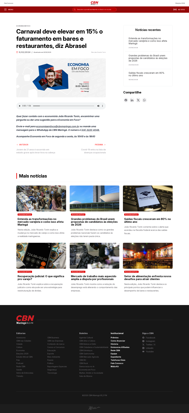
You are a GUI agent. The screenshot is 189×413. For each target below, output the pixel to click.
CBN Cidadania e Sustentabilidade (93, 347)
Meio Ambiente (53, 357)
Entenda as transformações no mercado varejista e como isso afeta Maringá (148, 41)
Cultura (19, 347)
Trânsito (19, 376)
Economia (20, 350)
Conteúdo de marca (55, 344)
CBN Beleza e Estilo (87, 344)
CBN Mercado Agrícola (89, 357)
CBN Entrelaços (85, 350)
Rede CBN (20, 366)
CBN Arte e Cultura (87, 341)
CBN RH (82, 360)
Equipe (114, 354)
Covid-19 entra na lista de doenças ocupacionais (93, 151)
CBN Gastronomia (86, 354)
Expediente (116, 357)
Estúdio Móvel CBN (24, 357)
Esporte (50, 354)
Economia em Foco (25, 214)
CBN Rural (83, 363)
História (114, 344)
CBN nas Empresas (55, 341)
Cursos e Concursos (56, 347)
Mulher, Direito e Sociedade (91, 373)
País (18, 360)
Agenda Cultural (86, 337)
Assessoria (20, 337)
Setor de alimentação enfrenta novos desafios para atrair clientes (147, 278)
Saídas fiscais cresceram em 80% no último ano (146, 74)
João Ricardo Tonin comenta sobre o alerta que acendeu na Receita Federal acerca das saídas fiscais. (146, 230)
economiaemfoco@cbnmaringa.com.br (57, 126)
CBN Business (53, 337)
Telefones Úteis (118, 360)
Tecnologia (52, 373)
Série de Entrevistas (24, 373)
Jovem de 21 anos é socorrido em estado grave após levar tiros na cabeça (35, 151)
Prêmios (115, 337)
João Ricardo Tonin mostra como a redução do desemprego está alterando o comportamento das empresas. (94, 287)
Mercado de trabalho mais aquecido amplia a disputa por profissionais (93, 278)
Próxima (99, 145)
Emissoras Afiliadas (120, 347)
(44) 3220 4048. (90, 130)
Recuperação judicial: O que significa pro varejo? (41, 278)
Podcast (19, 363)
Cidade (19, 344)
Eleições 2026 (180, 3)
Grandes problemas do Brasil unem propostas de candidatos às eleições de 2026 (148, 58)
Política (50, 363)
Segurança (52, 370)
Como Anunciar (118, 341)
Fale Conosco (8, 3)
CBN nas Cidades (23, 341)
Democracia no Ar (86, 366)
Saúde (19, 370)
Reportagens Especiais (57, 366)
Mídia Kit (115, 366)
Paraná (50, 360)
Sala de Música (85, 376)
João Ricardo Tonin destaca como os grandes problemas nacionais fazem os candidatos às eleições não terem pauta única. (92, 233)
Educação (51, 350)
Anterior (23, 145)
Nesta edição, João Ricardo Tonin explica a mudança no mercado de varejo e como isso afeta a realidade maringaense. (41, 233)
